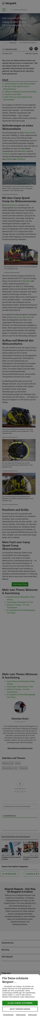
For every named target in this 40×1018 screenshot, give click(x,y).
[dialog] (20, 996)
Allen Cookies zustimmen (20, 1003)
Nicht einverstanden (20, 1009)
